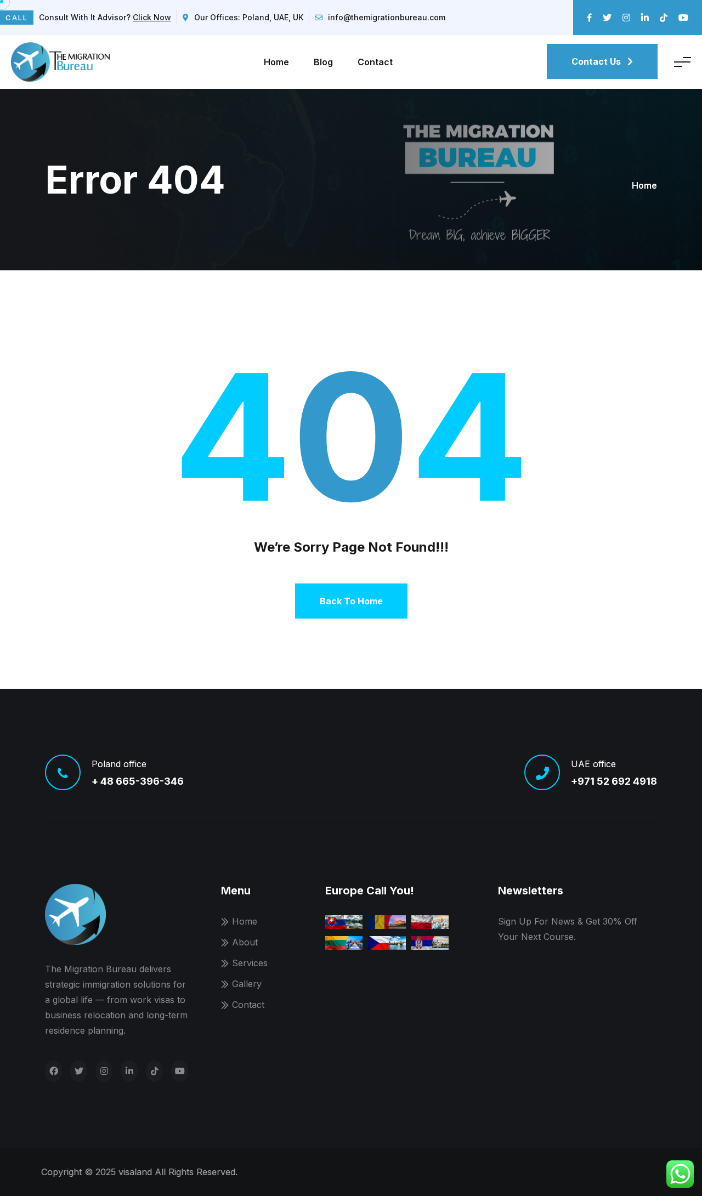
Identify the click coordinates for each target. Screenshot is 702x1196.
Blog (323, 61)
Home (276, 61)
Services (250, 962)
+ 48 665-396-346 (138, 781)
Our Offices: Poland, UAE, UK (248, 17)
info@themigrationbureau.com (386, 17)
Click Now (152, 17)
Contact (375, 61)
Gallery (247, 983)
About (245, 942)
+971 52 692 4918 (614, 781)
